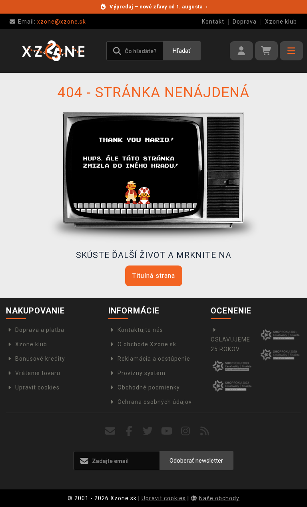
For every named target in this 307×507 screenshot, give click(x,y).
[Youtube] (167, 431)
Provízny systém (141, 373)
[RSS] (205, 431)
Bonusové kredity (40, 358)
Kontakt (213, 21)
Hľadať (181, 50)
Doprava (245, 21)
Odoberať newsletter (196, 460)
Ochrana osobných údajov (155, 402)
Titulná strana (153, 275)
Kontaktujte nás (140, 330)
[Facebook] (129, 431)
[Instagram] (185, 431)
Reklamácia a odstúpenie (154, 358)
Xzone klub (281, 21)
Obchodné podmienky (149, 387)
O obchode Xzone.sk (147, 344)
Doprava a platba (39, 330)
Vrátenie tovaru (37, 373)
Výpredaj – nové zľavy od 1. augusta (158, 7)
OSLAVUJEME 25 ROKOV (230, 344)
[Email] (110, 431)
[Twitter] (148, 431)
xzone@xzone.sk (52, 21)
